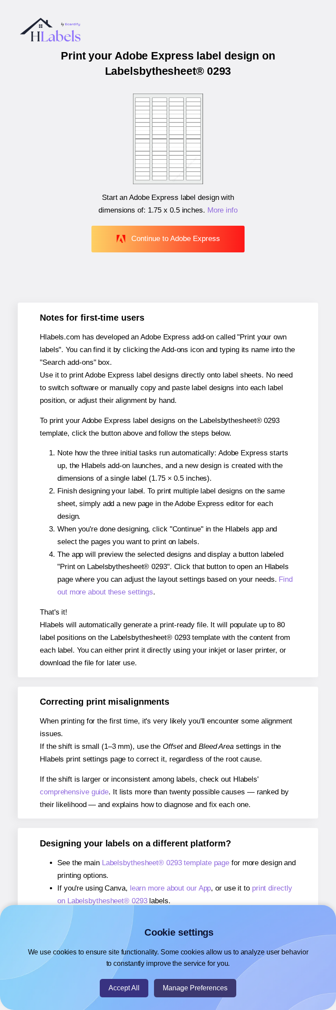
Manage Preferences (195, 988)
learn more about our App (170, 888)
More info (222, 210)
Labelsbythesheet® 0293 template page (165, 863)
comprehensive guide (74, 792)
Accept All (124, 988)
